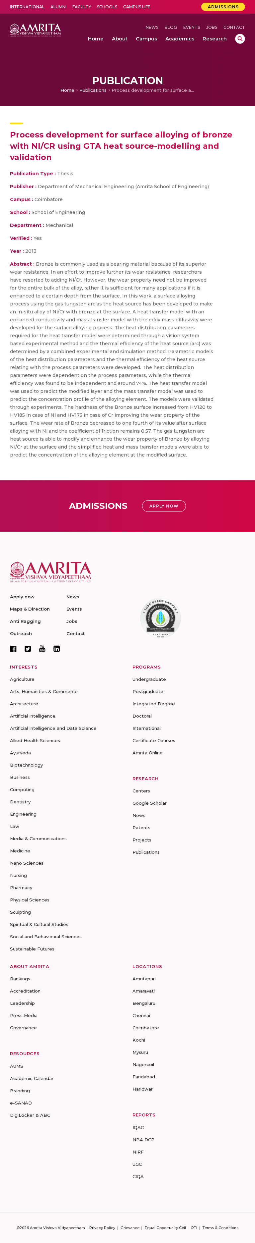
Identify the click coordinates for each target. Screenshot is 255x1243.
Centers (141, 790)
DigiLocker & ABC (30, 1115)
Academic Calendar (31, 1078)
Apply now (22, 596)
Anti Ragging (25, 621)
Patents (141, 827)
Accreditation (25, 991)
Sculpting (20, 912)
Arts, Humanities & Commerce (44, 691)
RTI (194, 1227)
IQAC (138, 1127)
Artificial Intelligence (32, 716)
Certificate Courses (153, 740)
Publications (93, 90)
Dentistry (20, 801)
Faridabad (143, 1076)
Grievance (130, 1227)
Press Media (24, 1015)
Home (67, 90)
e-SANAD (21, 1103)
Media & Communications (38, 838)
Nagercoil (143, 1064)
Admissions (223, 6)
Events (191, 27)
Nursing (18, 875)
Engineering (23, 814)
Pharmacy (21, 887)
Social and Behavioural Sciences (46, 936)
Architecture (24, 703)
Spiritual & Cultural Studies (39, 924)
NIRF (138, 1152)
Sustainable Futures (32, 948)
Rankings (20, 978)
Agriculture (22, 679)
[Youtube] (42, 648)
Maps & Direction (30, 609)
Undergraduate (149, 679)
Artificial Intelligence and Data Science (53, 728)
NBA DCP (143, 1139)
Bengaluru (143, 1003)
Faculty (81, 6)
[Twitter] (28, 648)
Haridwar (142, 1089)
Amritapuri (144, 978)
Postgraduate (147, 691)
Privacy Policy (102, 1227)
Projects (141, 839)
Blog (171, 27)
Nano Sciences (26, 863)
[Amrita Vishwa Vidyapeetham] (35, 30)
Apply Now (164, 506)
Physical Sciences (29, 899)
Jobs (211, 27)
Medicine (20, 850)
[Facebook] (13, 648)
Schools (107, 6)
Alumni (58, 6)
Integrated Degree (153, 703)
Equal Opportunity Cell (165, 1227)
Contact (234, 27)
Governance (23, 1027)
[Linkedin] (56, 648)
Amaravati (143, 991)
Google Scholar (149, 803)
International (27, 6)
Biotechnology (26, 765)
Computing (22, 789)
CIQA (138, 1176)
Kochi (138, 1040)
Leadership (22, 1003)
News (152, 27)
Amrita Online (147, 752)
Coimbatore (145, 1027)
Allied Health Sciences (35, 740)
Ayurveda (20, 752)
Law (14, 826)
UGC (137, 1164)
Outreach (21, 633)
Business (20, 777)
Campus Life (136, 6)
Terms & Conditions (220, 1227)
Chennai (141, 1015)
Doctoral (142, 716)
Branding (20, 1090)
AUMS (16, 1066)
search (240, 39)
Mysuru (140, 1052)
